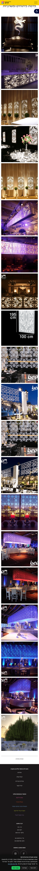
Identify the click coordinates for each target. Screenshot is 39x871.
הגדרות (24, 868)
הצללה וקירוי (19, 802)
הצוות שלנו (19, 777)
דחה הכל (33, 868)
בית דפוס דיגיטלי (19, 815)
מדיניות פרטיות (12, 864)
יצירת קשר (19, 785)
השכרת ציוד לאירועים (19, 810)
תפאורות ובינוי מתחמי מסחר (19, 806)
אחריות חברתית (19, 781)
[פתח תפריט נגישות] (36, 11)
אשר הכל (16, 868)
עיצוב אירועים (19, 797)
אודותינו (20, 772)
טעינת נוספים (19, 759)
